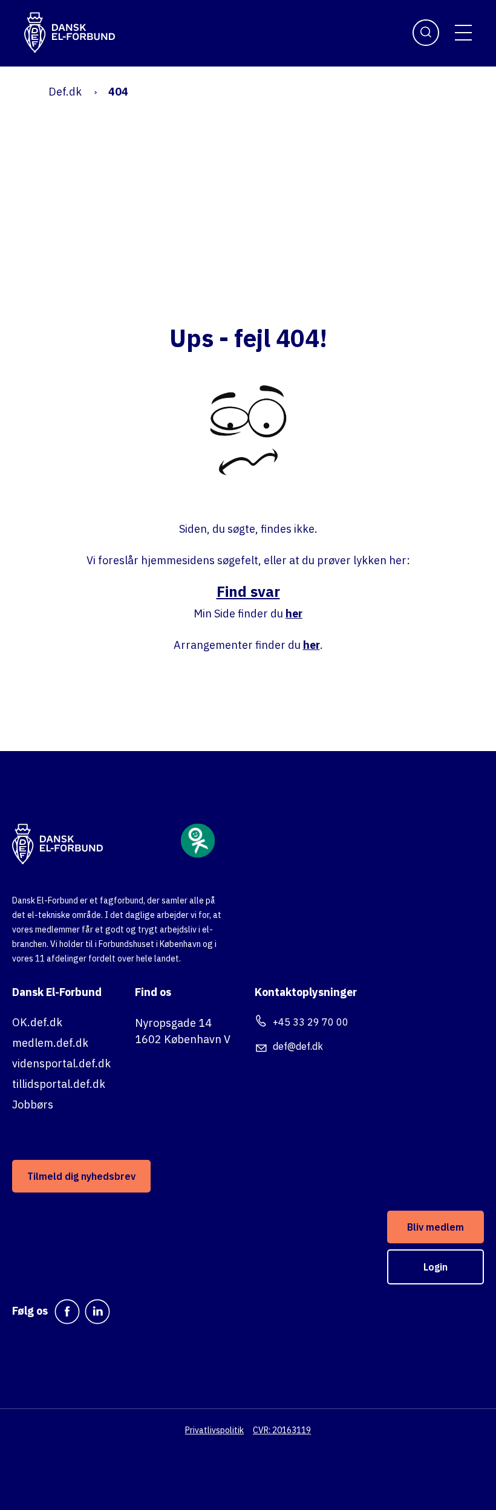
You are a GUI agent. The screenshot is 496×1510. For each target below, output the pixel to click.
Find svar (248, 591)
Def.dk (65, 92)
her (294, 613)
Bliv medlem (435, 1227)
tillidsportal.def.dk (58, 1084)
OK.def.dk (37, 1022)
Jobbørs (32, 1104)
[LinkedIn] (97, 1312)
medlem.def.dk (50, 1043)
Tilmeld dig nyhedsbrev (81, 1176)
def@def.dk (298, 1046)
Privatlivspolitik (214, 1430)
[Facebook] (67, 1312)
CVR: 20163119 (282, 1430)
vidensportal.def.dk (61, 1063)
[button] (463, 32)
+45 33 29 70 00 (310, 1022)
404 (118, 92)
